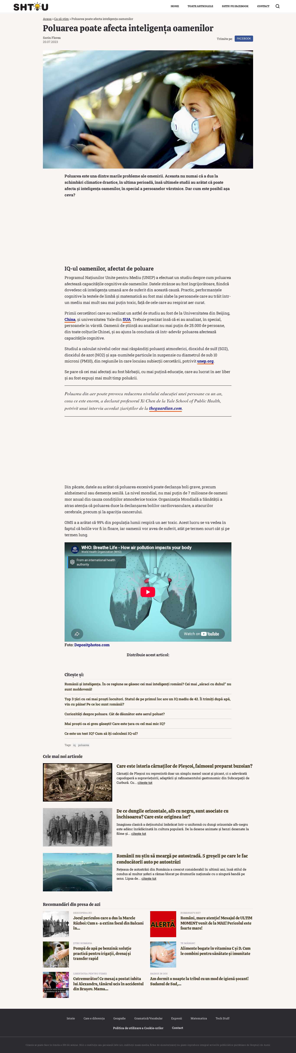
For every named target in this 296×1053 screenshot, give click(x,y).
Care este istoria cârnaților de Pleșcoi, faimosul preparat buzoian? (184, 766)
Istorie (71, 1018)
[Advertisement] (148, 232)
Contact (263, 6)
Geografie (119, 1018)
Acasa (47, 19)
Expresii (176, 1018)
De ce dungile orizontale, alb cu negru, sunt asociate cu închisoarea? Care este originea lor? (172, 814)
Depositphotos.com (92, 644)
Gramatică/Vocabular (148, 1018)
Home (175, 6)
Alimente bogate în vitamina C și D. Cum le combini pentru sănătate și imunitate (215, 951)
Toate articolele (200, 6)
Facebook (244, 38)
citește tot (145, 782)
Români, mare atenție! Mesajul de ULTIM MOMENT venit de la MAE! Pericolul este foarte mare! (216, 923)
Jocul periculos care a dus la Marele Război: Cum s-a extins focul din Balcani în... (108, 923)
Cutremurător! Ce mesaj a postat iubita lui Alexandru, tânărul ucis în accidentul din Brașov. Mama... (108, 983)
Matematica (199, 1018)
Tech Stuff (222, 1018)
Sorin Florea (52, 38)
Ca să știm (61, 19)
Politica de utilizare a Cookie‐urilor (138, 1028)
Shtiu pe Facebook (235, 6)
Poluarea (83, 745)
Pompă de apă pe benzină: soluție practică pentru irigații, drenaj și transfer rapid (102, 953)
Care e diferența (94, 1018)
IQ (74, 745)
